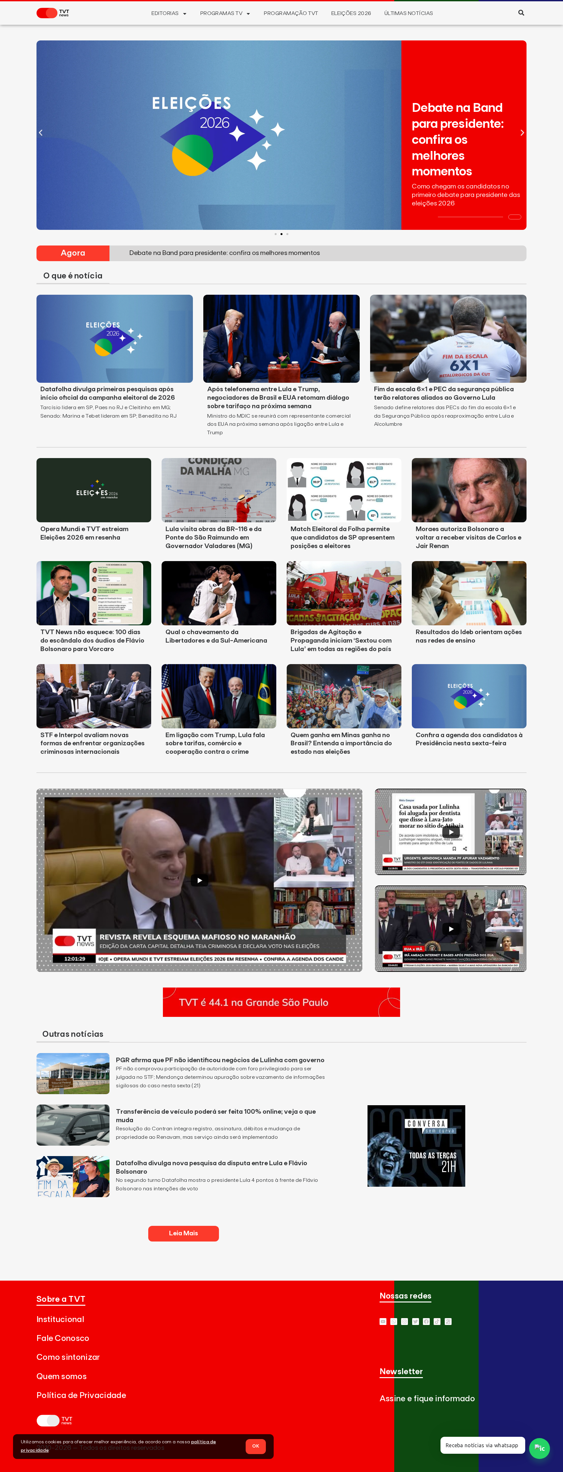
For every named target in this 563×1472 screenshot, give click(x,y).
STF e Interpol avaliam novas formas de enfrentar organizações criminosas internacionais (92, 743)
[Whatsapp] (393, 1321)
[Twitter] (415, 1321)
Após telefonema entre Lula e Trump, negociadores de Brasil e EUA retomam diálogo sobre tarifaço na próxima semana (278, 397)
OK (255, 1446)
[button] (521, 12)
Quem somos (61, 1377)
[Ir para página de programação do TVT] (281, 1015)
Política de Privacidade (81, 1395)
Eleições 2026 (351, 13)
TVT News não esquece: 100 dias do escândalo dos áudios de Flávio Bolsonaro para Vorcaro (92, 640)
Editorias (165, 13)
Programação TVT (291, 13)
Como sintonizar (68, 1357)
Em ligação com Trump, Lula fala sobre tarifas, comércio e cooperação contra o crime (215, 743)
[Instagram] (404, 1321)
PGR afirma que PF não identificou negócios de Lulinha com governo (220, 1060)
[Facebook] (426, 1321)
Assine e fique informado (427, 1399)
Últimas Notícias (408, 13)
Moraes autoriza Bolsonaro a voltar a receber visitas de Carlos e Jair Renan (468, 537)
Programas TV (221, 13)
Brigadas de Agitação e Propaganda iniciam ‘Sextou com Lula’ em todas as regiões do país (341, 640)
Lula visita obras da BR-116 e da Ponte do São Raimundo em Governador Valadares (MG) (214, 537)
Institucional (60, 1320)
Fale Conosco (63, 1338)
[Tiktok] (437, 1321)
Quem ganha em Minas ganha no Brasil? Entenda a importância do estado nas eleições (341, 743)
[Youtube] (383, 1321)
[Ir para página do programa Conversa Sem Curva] (416, 1185)
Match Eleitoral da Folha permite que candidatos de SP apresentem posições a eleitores (343, 537)
